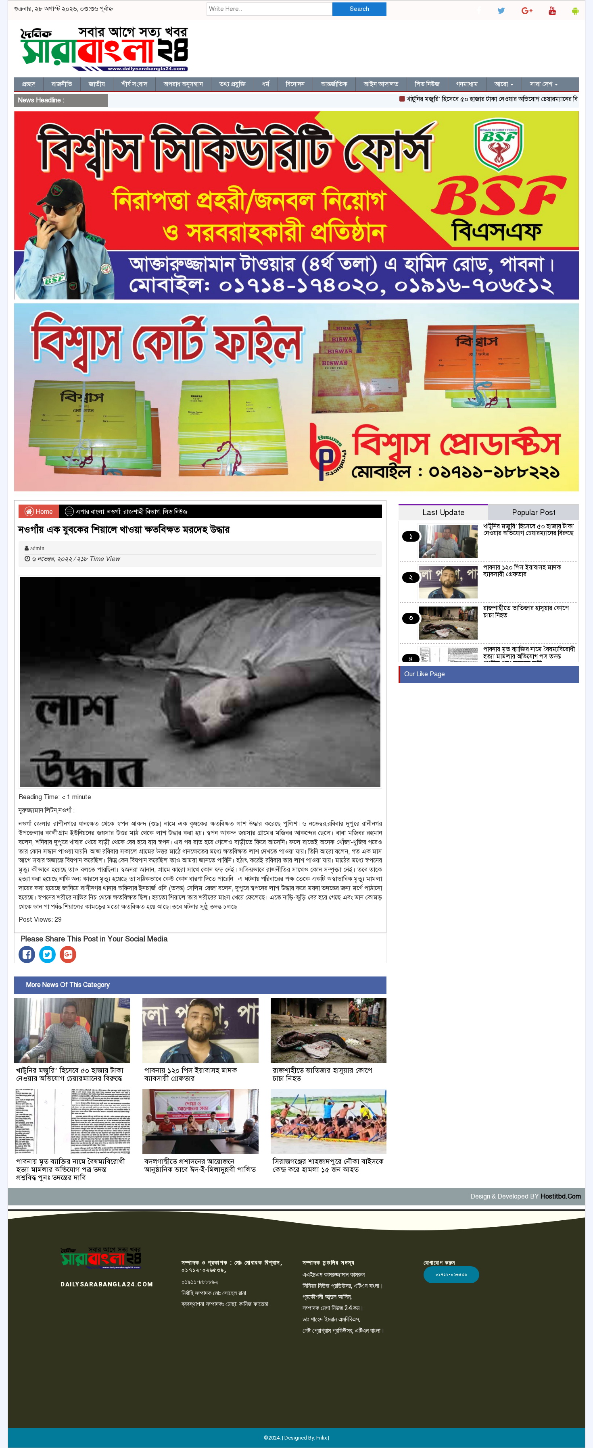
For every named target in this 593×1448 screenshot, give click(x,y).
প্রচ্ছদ (28, 84)
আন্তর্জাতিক (334, 84)
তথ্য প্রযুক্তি (232, 84)
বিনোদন (295, 84)
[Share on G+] (68, 954)
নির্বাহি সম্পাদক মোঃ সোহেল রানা (214, 1293)
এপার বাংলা (89, 512)
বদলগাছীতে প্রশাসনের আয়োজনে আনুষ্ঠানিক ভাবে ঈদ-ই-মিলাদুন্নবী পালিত (200, 1165)
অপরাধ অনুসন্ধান (183, 84)
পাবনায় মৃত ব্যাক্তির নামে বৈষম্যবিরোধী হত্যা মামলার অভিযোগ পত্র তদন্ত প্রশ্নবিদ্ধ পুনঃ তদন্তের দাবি (70, 1169)
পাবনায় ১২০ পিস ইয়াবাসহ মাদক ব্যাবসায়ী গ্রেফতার (190, 1074)
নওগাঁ (113, 512)
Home (43, 512)
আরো (502, 84)
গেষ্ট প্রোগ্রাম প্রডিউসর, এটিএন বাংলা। (344, 1330)
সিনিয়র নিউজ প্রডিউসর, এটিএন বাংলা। (343, 1286)
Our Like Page (424, 674)
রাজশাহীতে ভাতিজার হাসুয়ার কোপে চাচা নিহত (322, 1074)
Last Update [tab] (443, 512)
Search (359, 8)
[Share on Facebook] (27, 954)
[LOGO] (101, 1258)
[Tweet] (47, 954)
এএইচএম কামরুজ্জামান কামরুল (334, 1274)
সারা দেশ (542, 84)
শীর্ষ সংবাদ (134, 84)
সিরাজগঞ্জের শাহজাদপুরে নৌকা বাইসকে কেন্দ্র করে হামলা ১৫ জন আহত (328, 1165)
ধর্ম (265, 84)
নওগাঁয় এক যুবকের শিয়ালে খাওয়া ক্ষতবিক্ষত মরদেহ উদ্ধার (124, 530)
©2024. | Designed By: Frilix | (296, 1438)
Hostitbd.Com (561, 1196)
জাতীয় (97, 84)
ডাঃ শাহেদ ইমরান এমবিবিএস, (331, 1319)
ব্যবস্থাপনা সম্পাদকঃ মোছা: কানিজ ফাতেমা (225, 1304)
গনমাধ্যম (467, 84)
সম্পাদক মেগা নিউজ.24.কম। (333, 1308)
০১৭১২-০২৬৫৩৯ (451, 1274)
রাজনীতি (62, 84)
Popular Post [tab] (533, 512)
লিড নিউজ (427, 84)
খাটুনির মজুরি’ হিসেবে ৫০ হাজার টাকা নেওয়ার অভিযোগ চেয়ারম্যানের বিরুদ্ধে (463, 99)
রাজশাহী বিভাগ (141, 512)
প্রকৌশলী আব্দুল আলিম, (327, 1296)
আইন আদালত (381, 84)
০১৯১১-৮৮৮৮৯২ (200, 1282)
